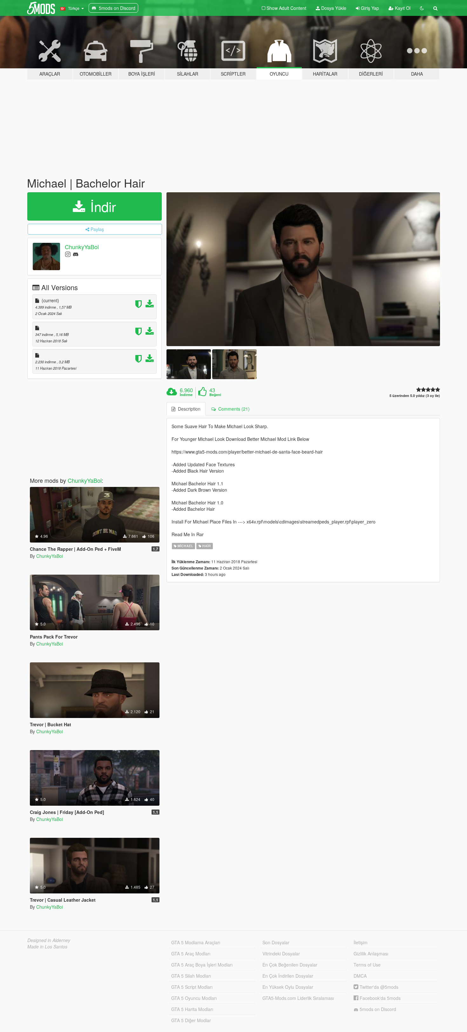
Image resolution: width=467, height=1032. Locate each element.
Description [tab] (187, 409)
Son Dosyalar (275, 942)
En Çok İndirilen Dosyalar (287, 976)
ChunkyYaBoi (82, 247)
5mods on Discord (377, 1009)
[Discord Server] (75, 253)
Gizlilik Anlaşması (371, 953)
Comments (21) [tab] (233, 409)
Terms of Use (367, 964)
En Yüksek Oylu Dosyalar (287, 987)
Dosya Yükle (333, 8)
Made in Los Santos (47, 946)
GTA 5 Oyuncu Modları (194, 998)
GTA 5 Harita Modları (192, 1009)
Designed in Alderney (48, 940)
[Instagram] (68, 253)
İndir (101, 206)
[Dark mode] (422, 8)
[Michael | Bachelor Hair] (303, 269)
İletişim (361, 942)
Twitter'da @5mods (378, 987)
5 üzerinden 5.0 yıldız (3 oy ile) (414, 395)
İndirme (186, 395)
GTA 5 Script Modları (192, 987)
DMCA (360, 976)
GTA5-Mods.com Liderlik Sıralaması (298, 998)
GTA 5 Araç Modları (190, 953)
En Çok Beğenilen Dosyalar (289, 964)
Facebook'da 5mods (379, 998)
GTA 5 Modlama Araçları (195, 942)
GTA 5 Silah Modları (191, 976)
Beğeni (215, 395)
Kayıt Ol (402, 8)
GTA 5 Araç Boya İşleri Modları (202, 964)
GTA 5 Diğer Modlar (191, 1020)
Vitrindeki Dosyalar (281, 953)
